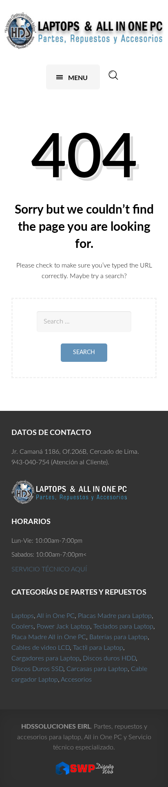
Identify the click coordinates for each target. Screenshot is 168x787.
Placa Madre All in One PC (48, 637)
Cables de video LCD (40, 647)
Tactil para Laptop (98, 647)
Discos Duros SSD (37, 669)
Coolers (22, 626)
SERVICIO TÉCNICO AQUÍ (49, 569)
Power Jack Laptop (63, 626)
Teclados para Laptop (123, 626)
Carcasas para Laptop (97, 669)
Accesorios (76, 679)
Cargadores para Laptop (45, 658)
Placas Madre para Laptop (115, 616)
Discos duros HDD (109, 658)
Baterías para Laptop (118, 637)
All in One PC (56, 616)
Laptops (22, 616)
